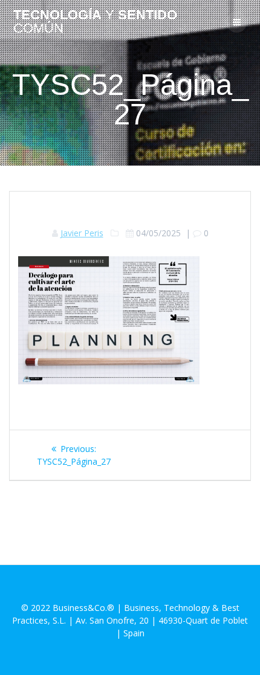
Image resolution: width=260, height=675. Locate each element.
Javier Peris (81, 233)
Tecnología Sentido (95, 22)
